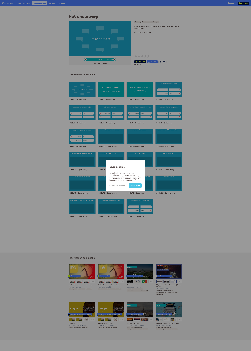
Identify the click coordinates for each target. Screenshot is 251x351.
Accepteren (135, 185)
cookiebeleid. (128, 181)
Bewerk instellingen (117, 185)
